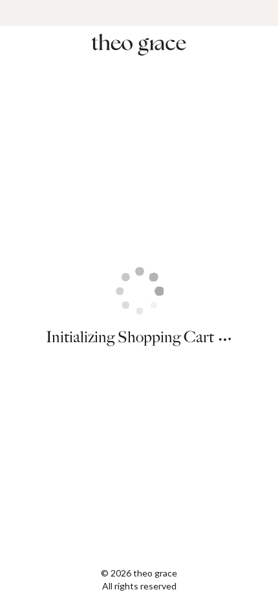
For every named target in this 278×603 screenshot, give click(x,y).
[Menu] (18, 45)
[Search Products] (260, 45)
